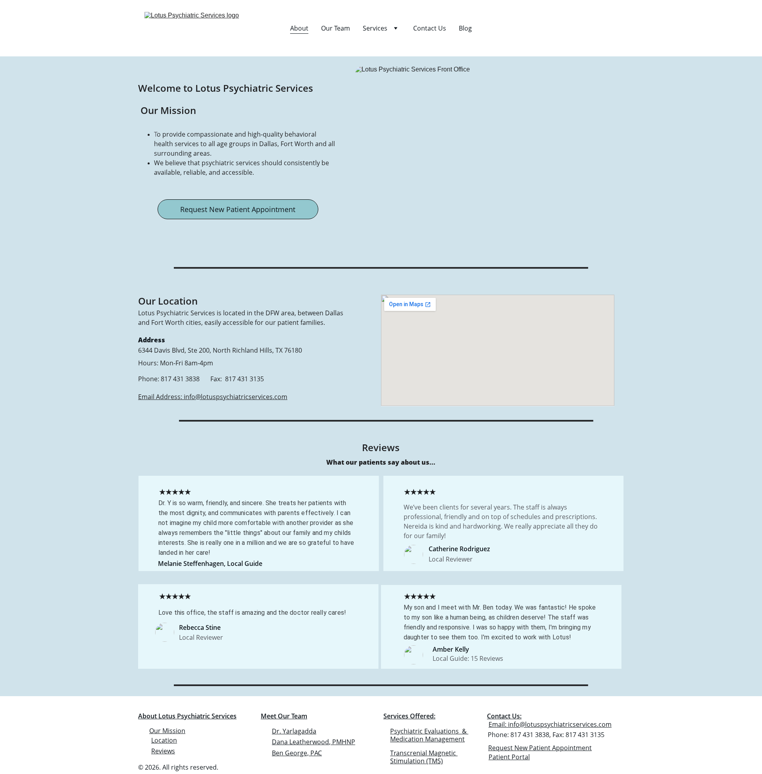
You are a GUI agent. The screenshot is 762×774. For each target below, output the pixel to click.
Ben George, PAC (297, 753)
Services (375, 28)
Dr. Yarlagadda (294, 731)
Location (164, 740)
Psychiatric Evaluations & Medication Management (429, 735)
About (299, 28)
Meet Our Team (284, 716)
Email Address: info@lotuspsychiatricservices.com (212, 396)
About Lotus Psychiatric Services (187, 716)
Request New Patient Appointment (237, 209)
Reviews (163, 751)
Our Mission (167, 730)
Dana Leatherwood (300, 741)
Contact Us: (504, 716)
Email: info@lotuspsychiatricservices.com (550, 724)
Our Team (335, 28)
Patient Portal (509, 757)
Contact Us (429, 28)
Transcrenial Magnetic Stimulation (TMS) (424, 757)
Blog (465, 28)
